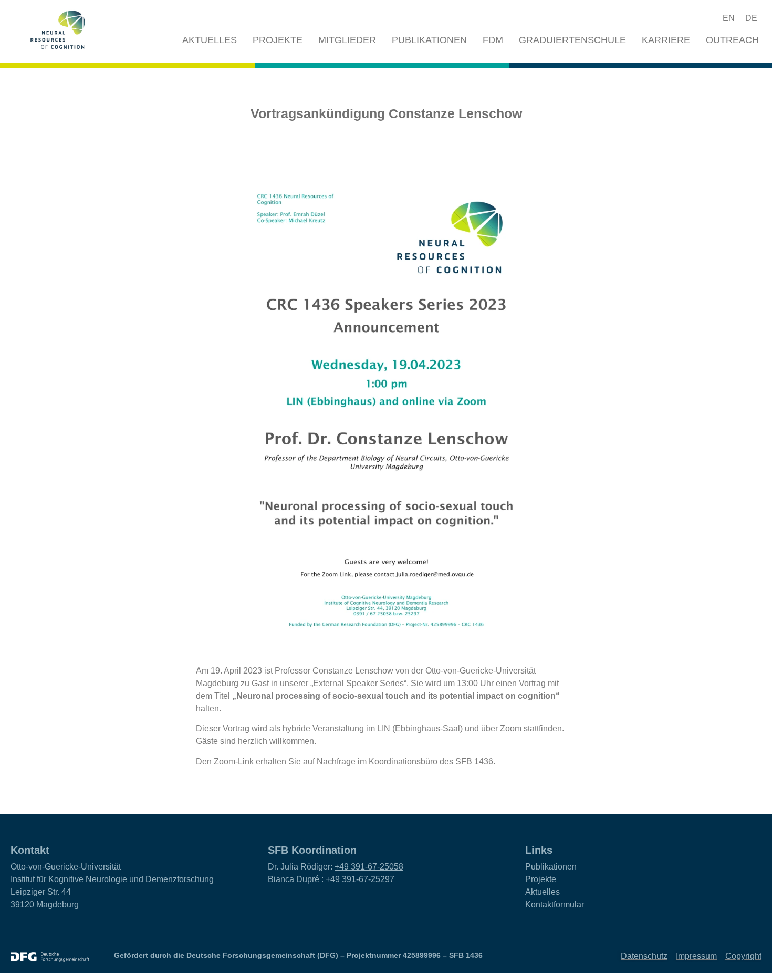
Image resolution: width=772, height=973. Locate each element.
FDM (493, 40)
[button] (689, 18)
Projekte (277, 40)
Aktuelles (209, 40)
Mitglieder (347, 40)
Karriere (666, 40)
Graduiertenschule (572, 40)
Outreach (732, 40)
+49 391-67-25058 (369, 866)
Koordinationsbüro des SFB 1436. (432, 761)
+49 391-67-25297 (360, 879)
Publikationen (429, 40)
